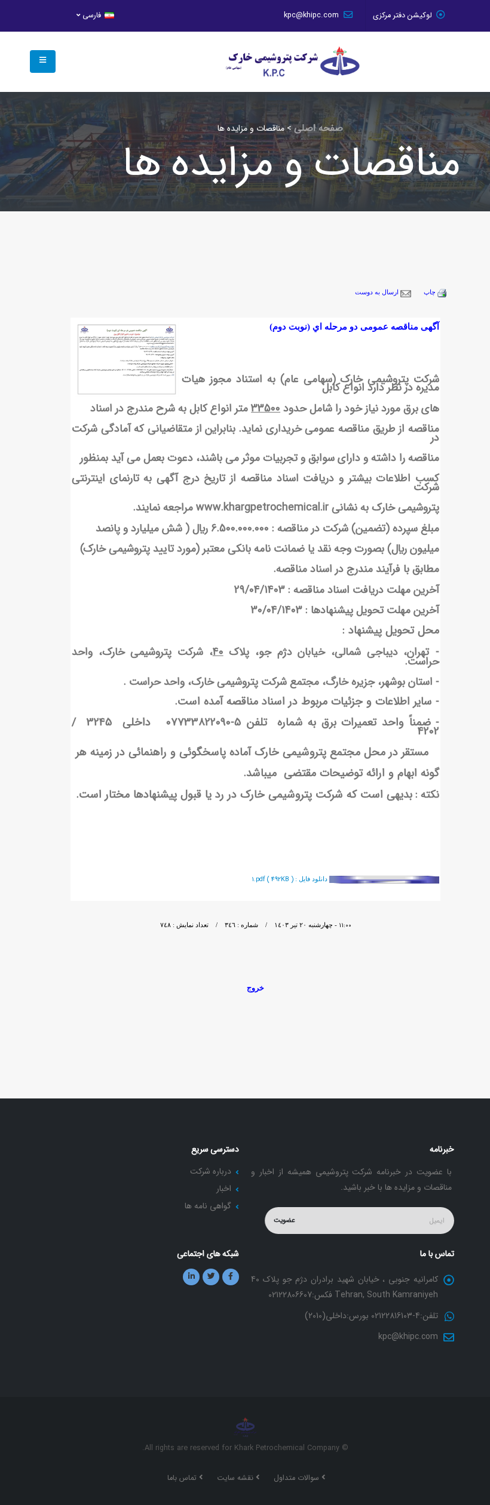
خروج (255, 987)
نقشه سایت (236, 1478)
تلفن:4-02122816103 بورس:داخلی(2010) (371, 1315)
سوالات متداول (297, 1478)
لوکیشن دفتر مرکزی (402, 15)
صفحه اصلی (318, 128)
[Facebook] (230, 1277)
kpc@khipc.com (312, 15)
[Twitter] (211, 1277)
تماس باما (183, 1478)
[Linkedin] (191, 1277)
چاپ (430, 292)
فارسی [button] (91, 15)
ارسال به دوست (377, 292)
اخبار (223, 1188)
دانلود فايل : (290, 879)
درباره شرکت (210, 1171)
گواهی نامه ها (208, 1205)
